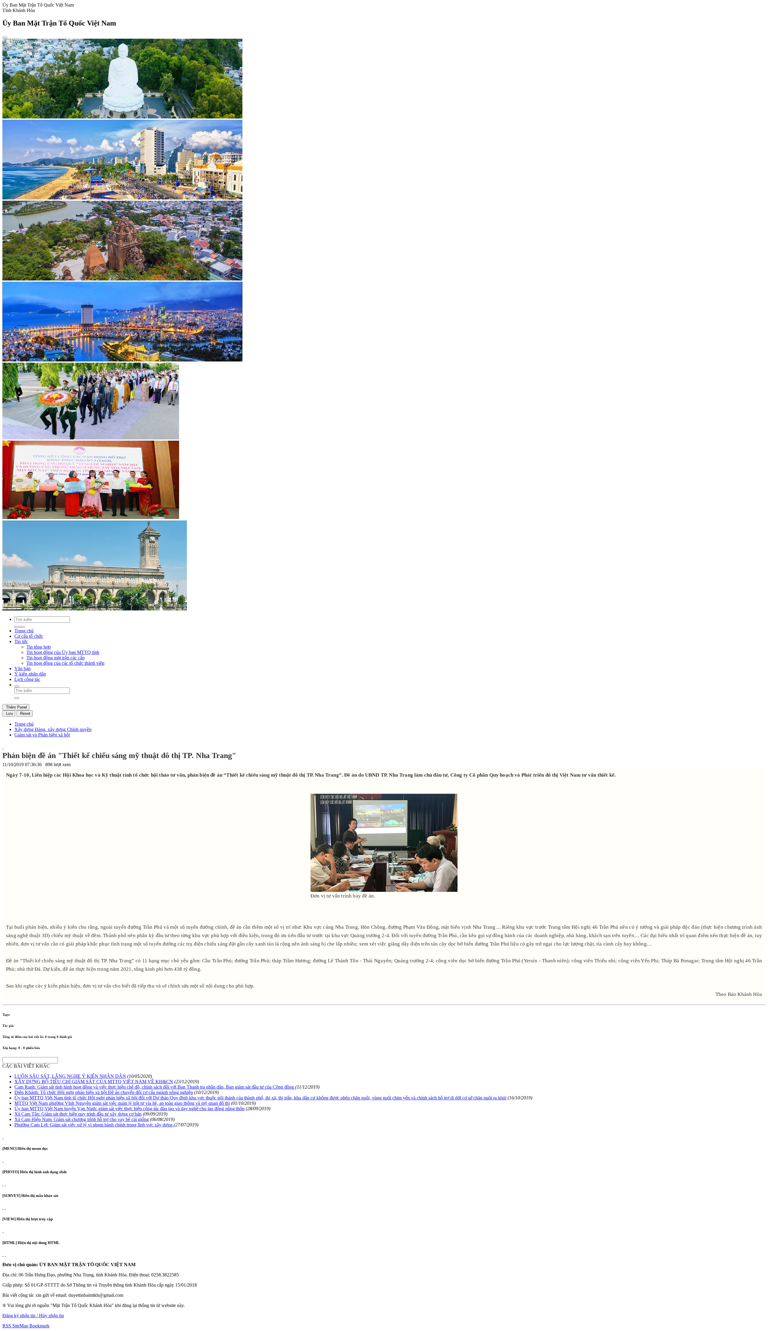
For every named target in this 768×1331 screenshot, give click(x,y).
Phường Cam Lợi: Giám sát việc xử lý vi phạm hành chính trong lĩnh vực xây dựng (94, 1124)
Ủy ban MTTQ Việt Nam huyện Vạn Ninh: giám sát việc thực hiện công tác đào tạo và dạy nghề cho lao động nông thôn (129, 1108)
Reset (24, 713)
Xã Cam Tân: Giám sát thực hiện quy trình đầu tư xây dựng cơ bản (78, 1114)
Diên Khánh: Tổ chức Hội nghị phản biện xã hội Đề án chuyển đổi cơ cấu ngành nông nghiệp (103, 1092)
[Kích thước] (3, 746)
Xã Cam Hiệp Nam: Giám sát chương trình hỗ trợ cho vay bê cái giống (81, 1119)
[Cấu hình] (5, 1183)
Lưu (9, 713)
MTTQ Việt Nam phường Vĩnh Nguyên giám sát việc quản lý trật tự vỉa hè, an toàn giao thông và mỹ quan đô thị (122, 1103)
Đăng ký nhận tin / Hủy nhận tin (33, 1315)
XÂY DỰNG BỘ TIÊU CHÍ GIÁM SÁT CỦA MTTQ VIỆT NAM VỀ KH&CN (93, 1081)
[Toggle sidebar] (4, 37)
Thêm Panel (16, 707)
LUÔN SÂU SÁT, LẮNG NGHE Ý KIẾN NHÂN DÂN (70, 1076)
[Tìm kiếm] (16, 686)
